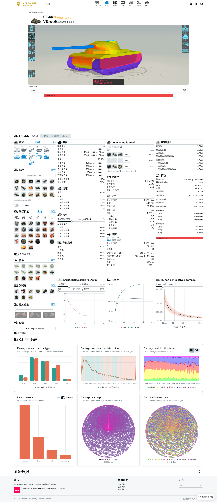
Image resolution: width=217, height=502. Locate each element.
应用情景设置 (25, 254)
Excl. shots (69, 398)
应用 (126, 154)
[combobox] (27, 4)
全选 (39, 211)
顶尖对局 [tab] (55, 136)
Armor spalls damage (165, 284)
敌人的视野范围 (64, 219)
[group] (194, 350)
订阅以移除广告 (50, 96)
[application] (81, 311)
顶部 (53, 142)
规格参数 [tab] (35, 136)
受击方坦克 (32, 86)
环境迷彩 (85, 219)
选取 (185, 90)
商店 (147, 5)
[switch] (16, 205)
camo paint (24, 205)
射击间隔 (61, 284)
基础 (37, 142)
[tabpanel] (108, 307)
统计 (131, 5)
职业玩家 (115, 147)
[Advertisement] (108, 114)
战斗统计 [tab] (45, 136)
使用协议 (121, 484)
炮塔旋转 (85, 284)
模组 (139, 5)
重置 (53, 170)
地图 (115, 5)
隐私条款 (121, 487)
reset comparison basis (35, 328)
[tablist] (50, 136)
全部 (58, 398)
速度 (59, 289)
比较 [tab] (67, 136)
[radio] (191, 350)
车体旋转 (85, 289)
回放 (123, 5)
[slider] (15, 309)
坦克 (107, 5)
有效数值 (23, 333)
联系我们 (121, 489)
